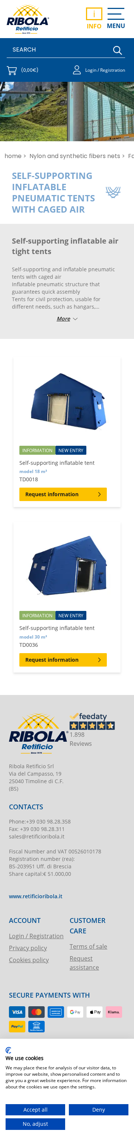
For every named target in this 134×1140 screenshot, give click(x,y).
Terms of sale (88, 946)
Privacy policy (28, 948)
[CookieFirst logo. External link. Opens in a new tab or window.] (8, 1050)
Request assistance (84, 962)
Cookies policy (29, 960)
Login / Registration (36, 936)
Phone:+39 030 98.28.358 (40, 821)
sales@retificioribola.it (36, 836)
